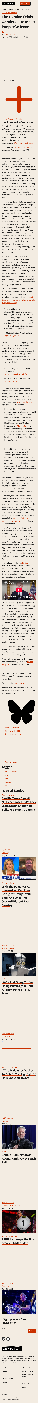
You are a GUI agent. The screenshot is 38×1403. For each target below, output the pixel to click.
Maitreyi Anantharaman (11, 1205)
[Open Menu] (34, 3)
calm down (19, 683)
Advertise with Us (27, 1371)
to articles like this (24, 402)
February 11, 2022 (11, 336)
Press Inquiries (26, 1380)
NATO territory (21, 426)
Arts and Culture (13, 9)
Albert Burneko (8, 948)
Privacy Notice (6, 1400)
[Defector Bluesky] (8, 1339)
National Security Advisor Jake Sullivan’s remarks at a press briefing (18, 300)
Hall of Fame (25, 1383)
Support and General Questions (27, 1375)
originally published (23, 147)
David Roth (6, 1036)
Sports (4, 9)
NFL (3, 1375)
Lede (15, 1397)
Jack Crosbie (9, 34)
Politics (24, 9)
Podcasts (4, 1382)
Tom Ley (5, 853)
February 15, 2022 (11, 381)
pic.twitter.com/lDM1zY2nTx (15, 374)
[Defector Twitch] (3, 1339)
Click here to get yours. (23, 143)
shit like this (26, 563)
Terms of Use (16, 1400)
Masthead (23, 1387)
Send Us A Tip (25, 1367)
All (29, 9)
